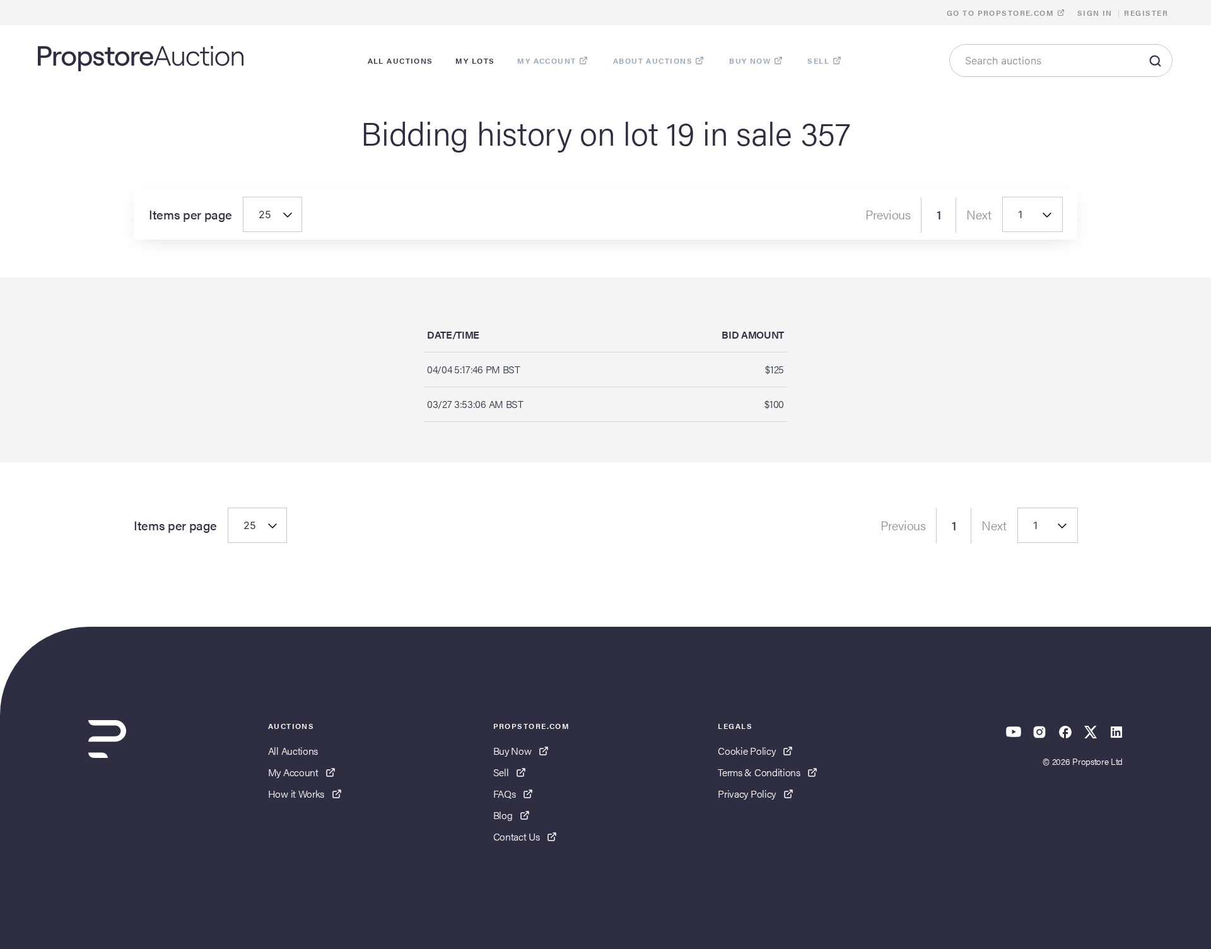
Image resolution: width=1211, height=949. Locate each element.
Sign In (1095, 12)
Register (1146, 12)
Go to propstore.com (1002, 12)
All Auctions (293, 751)
